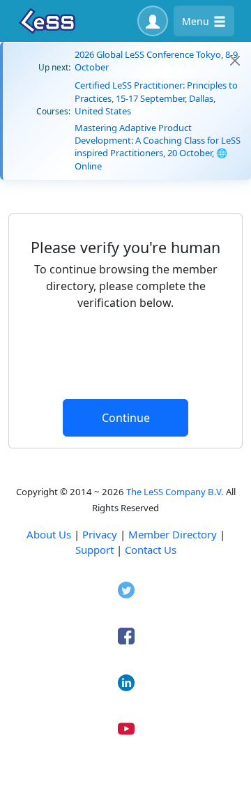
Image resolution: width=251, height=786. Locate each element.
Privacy (99, 534)
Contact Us (150, 550)
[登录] (152, 21)
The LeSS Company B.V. (175, 491)
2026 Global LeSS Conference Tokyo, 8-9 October (156, 60)
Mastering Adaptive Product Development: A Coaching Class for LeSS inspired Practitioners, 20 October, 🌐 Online (158, 146)
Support (94, 550)
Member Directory (172, 534)
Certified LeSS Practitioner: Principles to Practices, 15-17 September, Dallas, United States (156, 97)
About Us (48, 534)
